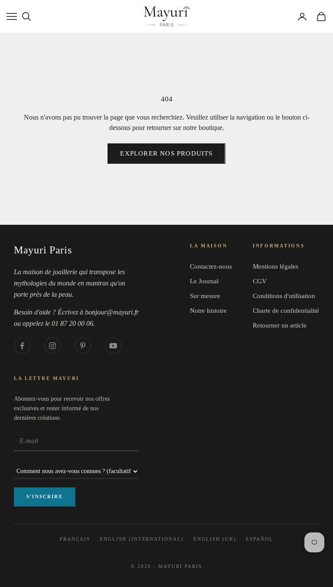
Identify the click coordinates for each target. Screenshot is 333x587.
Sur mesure (205, 295)
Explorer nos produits (166, 153)
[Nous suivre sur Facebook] (22, 345)
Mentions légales (275, 266)
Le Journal (204, 281)
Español (259, 539)
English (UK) (214, 539)
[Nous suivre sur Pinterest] (83, 345)
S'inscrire (44, 496)
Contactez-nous (211, 266)
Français (75, 539)
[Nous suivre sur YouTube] (113, 345)
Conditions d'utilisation (284, 295)
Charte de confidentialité (286, 310)
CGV (260, 281)
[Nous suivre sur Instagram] (52, 345)
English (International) (142, 539)
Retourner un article (280, 325)
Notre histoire (208, 310)
